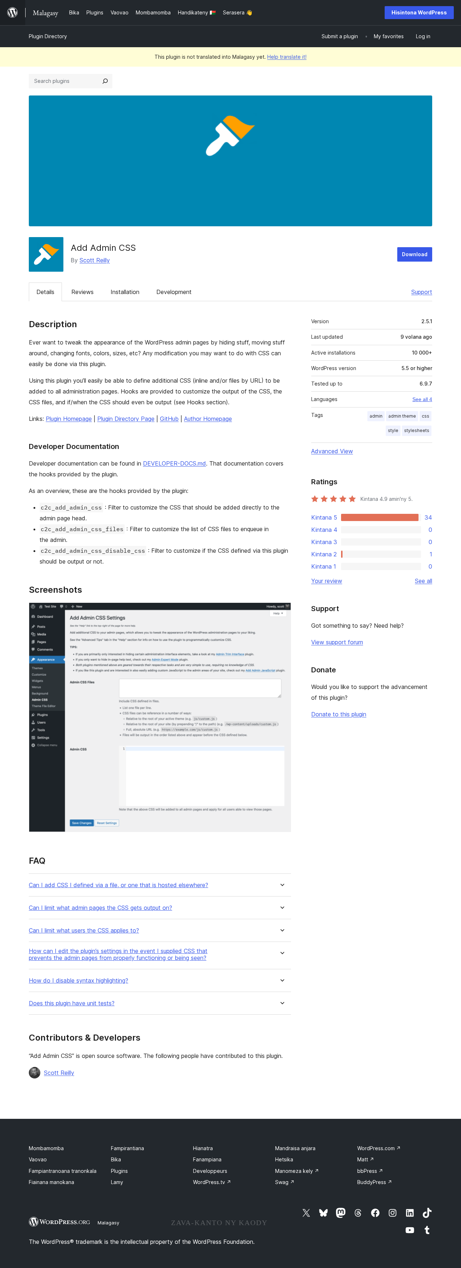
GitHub (169, 418)
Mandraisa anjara (295, 1148)
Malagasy (108, 1222)
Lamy (117, 1182)
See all (423, 580)
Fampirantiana (127, 1148)
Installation (125, 291)
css (425, 416)
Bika (116, 1159)
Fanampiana (207, 1159)
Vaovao (38, 1159)
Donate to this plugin (338, 714)
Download (415, 254)
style (393, 430)
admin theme (402, 416)
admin (376, 416)
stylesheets (416, 430)
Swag (285, 1182)
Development (174, 291)
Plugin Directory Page (126, 418)
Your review (326, 580)
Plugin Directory (48, 36)
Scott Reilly (95, 260)
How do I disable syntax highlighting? (78, 980)
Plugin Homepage (69, 418)
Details (45, 291)
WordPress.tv (212, 1182)
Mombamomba (46, 1148)
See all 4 (422, 399)
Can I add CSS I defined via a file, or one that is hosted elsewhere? (118, 885)
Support (421, 291)
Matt (365, 1159)
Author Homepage (208, 418)
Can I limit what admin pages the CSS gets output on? (100, 907)
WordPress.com (379, 1148)
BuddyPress (374, 1182)
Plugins (119, 1171)
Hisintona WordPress (419, 12)
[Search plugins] (105, 81)
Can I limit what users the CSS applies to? (84, 930)
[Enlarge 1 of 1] (281, 612)
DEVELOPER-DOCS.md (174, 463)
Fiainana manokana (51, 1182)
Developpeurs (210, 1171)
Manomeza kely (297, 1171)
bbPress (370, 1171)
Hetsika (284, 1159)
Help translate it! (286, 57)
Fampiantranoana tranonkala (63, 1171)
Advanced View (332, 451)
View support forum (337, 642)
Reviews (82, 291)
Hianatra (203, 1148)
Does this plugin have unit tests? (72, 1003)
